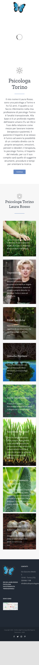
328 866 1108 (26, 580)
